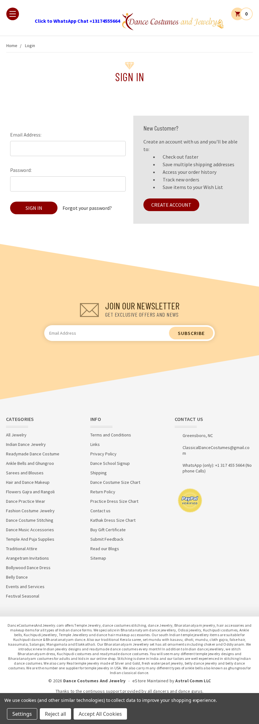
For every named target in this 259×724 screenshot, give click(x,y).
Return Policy (102, 492)
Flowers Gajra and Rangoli (30, 492)
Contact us (100, 511)
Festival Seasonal (22, 596)
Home (11, 45)
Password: (21, 170)
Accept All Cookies (100, 713)
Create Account (171, 205)
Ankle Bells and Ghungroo (30, 463)
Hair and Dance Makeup (28, 482)
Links (95, 444)
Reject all (55, 713)
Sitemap (98, 558)
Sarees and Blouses (25, 473)
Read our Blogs (104, 548)
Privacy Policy (103, 454)
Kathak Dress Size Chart (113, 520)
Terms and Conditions (110, 435)
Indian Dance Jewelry (26, 444)
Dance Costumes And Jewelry (94, 681)
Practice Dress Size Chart (114, 501)
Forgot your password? (87, 208)
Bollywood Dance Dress (28, 567)
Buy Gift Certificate (108, 529)
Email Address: (25, 134)
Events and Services (25, 586)
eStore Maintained (150, 681)
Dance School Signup (110, 463)
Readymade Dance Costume (32, 454)
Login (30, 45)
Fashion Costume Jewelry (30, 511)
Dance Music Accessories (30, 529)
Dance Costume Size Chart (115, 482)
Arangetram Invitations (27, 558)
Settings (22, 713)
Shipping (98, 473)
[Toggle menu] (12, 14)
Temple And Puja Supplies (30, 539)
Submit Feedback (106, 539)
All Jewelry (16, 435)
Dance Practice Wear (25, 501)
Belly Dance (17, 577)
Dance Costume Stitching (29, 520)
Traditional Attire (21, 548)
